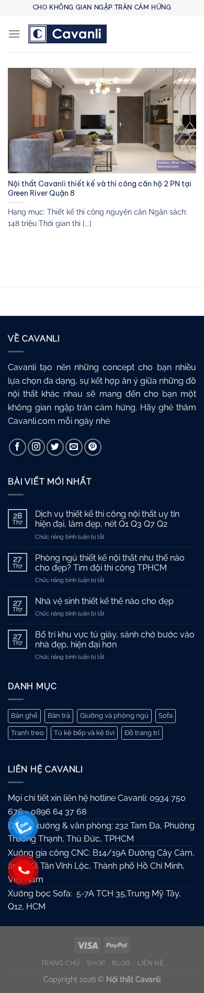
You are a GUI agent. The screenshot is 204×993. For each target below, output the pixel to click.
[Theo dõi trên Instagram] (36, 447)
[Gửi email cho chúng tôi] (74, 447)
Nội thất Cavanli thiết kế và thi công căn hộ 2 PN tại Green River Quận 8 (99, 189)
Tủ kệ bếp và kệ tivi (84, 733)
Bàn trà (59, 715)
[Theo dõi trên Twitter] (55, 447)
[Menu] (14, 33)
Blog (121, 963)
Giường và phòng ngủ (114, 715)
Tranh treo (27, 733)
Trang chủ (61, 963)
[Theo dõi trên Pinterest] (92, 447)
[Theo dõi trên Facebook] (17, 447)
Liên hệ (150, 963)
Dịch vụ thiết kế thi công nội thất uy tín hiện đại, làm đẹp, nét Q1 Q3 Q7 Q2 (107, 519)
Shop (96, 963)
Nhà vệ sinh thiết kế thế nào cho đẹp (104, 601)
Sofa (165, 715)
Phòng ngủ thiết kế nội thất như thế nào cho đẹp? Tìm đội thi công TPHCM (110, 563)
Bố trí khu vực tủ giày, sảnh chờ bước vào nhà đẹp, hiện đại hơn (115, 639)
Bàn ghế (24, 715)
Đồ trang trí (142, 733)
